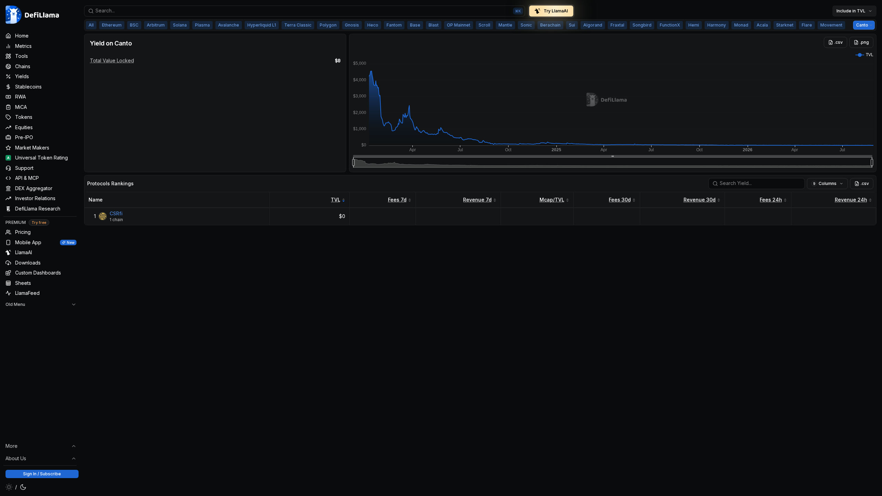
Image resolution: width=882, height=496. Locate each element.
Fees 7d (397, 200)
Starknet (784, 25)
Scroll (484, 25)
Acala (762, 25)
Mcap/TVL (552, 200)
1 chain (116, 219)
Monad (741, 25)
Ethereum (112, 25)
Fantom (394, 25)
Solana (180, 25)
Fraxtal (617, 25)
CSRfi (116, 213)
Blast (434, 25)
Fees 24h (771, 200)
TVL (335, 200)
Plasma (202, 25)
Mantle (505, 25)
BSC (134, 25)
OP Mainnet (458, 25)
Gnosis (352, 25)
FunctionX (670, 25)
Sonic (526, 25)
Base (415, 25)
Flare (807, 25)
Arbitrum (156, 25)
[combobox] (304, 11)
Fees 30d (620, 200)
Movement (831, 25)
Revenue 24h (851, 200)
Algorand (592, 25)
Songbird (642, 25)
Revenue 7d (477, 200)
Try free (39, 222)
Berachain (550, 25)
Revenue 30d (700, 200)
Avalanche (228, 25)
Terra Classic (297, 25)
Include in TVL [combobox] (851, 10)
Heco (372, 25)
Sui (572, 25)
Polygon (328, 25)
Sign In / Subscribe (42, 473)
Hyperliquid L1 (261, 25)
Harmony (716, 25)
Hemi (693, 25)
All (91, 25)
